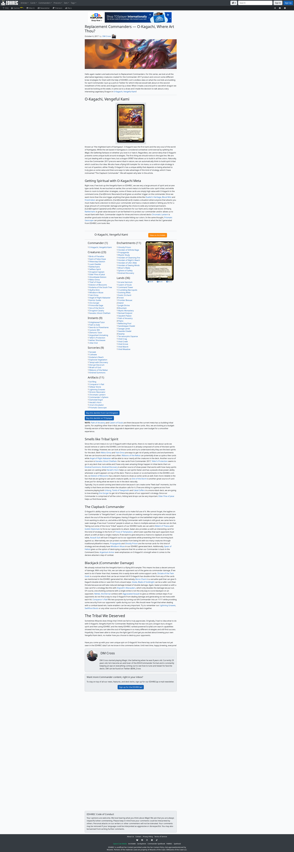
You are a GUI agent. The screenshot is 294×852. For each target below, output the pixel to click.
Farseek (92, 352)
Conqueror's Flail (96, 384)
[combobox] (255, 3)
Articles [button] (24, 3)
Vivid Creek (123, 341)
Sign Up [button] (288, 3)
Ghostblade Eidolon (97, 277)
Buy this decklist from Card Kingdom (102, 413)
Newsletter (45, 8)
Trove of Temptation (124, 532)
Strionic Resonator (97, 392)
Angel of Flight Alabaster (99, 297)
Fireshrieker (90, 200)
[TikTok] (157, 840)
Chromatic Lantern (160, 214)
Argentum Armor (107, 552)
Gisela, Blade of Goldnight (143, 582)
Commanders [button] (44, 3)
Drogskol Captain (96, 272)
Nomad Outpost (125, 313)
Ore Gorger (94, 303)
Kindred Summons (97, 372)
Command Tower (125, 287)
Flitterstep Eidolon (97, 261)
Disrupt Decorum (96, 365)
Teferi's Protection (97, 337)
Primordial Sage (96, 305)
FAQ (7, 8)
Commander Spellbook (156, 844)
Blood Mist (166, 197)
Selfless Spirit (95, 269)
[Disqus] (131, 722)
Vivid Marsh (123, 346)
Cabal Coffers (139, 490)
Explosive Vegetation (98, 359)
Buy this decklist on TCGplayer (99, 418)
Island (120, 303)
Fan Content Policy (157, 847)
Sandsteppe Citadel (126, 326)
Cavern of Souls (125, 285)
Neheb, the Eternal (102, 594)
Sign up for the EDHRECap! (130, 687)
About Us (130, 836)
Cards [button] (32, 3)
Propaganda (123, 252)
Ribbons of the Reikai (98, 370)
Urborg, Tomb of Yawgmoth (117, 490)
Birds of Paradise (96, 256)
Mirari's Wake (124, 268)
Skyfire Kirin (94, 290)
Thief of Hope (95, 282)
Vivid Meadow (124, 349)
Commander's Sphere (98, 397)
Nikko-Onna (94, 279)
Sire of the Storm (96, 308)
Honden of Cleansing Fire (129, 257)
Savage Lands (124, 328)
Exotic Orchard (124, 295)
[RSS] (152, 840)
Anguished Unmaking (98, 335)
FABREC (169, 844)
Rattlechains (90, 211)
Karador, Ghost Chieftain (99, 313)
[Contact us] (280, 8)
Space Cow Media (120, 844)
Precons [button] (57, 3)
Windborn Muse (96, 292)
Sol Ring (92, 381)
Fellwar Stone (95, 387)
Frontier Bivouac (125, 300)
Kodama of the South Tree (100, 287)
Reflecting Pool (124, 323)
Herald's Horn (95, 402)
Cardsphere (141, 844)
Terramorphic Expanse (128, 336)
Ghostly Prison (124, 247)
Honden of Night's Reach (129, 260)
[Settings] (285, 8)
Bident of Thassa (162, 526)
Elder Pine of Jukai (97, 274)
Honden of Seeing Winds (129, 265)
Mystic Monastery (126, 310)
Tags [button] (73, 3)
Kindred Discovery (126, 273)
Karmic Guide (95, 300)
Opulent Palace (124, 315)
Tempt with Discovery (98, 362)
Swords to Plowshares (99, 327)
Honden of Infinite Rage (128, 250)
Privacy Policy (148, 836)
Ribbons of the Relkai (131, 455)
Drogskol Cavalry (96, 310)
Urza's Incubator (96, 405)
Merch (32, 8)
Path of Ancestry (125, 318)
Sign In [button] (278, 3)
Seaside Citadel (124, 331)
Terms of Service (160, 836)
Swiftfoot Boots (91, 608)
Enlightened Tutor (97, 322)
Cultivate (93, 354)
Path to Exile (94, 325)
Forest (121, 297)
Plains (120, 321)
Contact (138, 836)
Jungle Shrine (124, 305)
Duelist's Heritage (153, 197)
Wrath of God (95, 367)
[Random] (275, 8)
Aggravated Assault (131, 594)
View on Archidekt (157, 235)
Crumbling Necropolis (127, 290)
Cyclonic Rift (94, 330)
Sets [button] (66, 3)
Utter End (93, 343)
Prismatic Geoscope (98, 407)
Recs (70, 8)
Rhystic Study (124, 255)
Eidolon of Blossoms (98, 285)
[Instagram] (147, 840)
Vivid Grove (123, 344)
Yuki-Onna (93, 295)
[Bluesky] (137, 840)
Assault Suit (95, 537)
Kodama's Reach (96, 357)
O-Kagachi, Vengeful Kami (125, 91)
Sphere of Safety (125, 270)
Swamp (121, 334)
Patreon (58, 8)
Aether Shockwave (97, 340)
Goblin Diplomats (92, 529)
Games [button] (18, 8)
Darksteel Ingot (96, 399)
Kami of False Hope (97, 259)
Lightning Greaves (97, 389)
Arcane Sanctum (125, 282)
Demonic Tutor (95, 332)
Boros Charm (141, 579)
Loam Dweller (95, 264)
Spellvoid (177, 844)
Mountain (122, 308)
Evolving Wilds (124, 292)
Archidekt (132, 844)
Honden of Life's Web (127, 263)
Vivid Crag (122, 339)
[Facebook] (142, 840)
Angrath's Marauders (126, 588)
